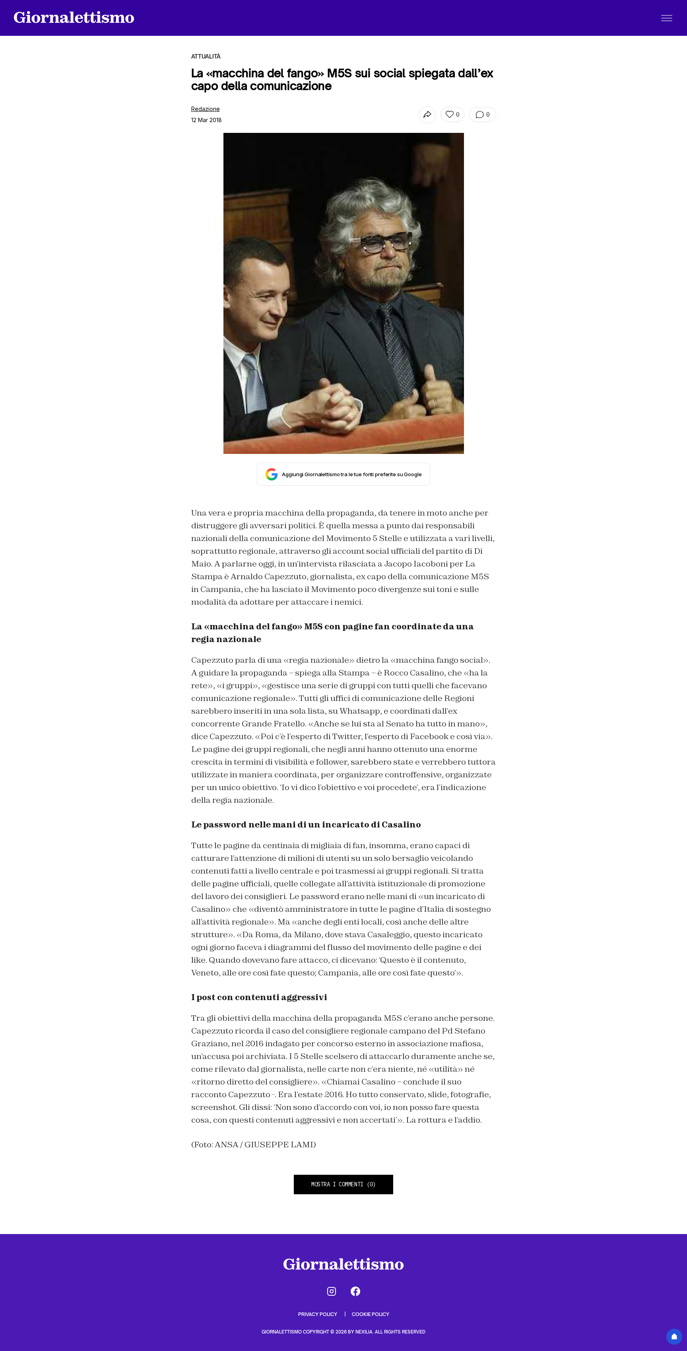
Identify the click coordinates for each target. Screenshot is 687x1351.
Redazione (205, 108)
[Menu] (666, 18)
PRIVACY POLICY (318, 1314)
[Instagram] (332, 1291)
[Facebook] (355, 1291)
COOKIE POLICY (370, 1314)
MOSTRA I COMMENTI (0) (343, 1184)
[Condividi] (427, 114)
